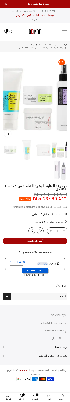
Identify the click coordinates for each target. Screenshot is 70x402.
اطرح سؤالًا (61, 285)
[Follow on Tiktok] (53, 338)
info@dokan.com (22, 11)
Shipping (18, 207)
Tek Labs (41, 274)
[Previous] (62, 97)
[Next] (7, 97)
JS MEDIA (35, 374)
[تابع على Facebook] (65, 338)
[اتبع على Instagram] (59, 338)
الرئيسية (63, 45)
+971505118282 (47, 11)
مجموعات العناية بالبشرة (44, 45)
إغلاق (6, 4)
